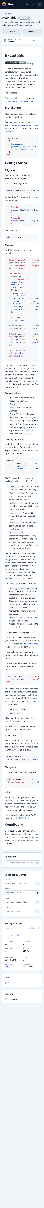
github (7, 983)
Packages (7, 14)
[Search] (33, 4)
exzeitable (9, 17)
